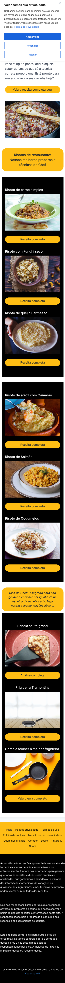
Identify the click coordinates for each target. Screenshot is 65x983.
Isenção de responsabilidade (45, 835)
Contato (33, 840)
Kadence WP (32, 973)
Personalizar (32, 45)
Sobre (44, 840)
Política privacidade (26, 829)
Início (9, 829)
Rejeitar (32, 54)
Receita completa (32, 239)
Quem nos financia (14, 840)
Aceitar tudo (32, 36)
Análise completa (32, 675)
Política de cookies (14, 835)
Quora (32, 846)
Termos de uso (50, 829)
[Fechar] (62, 3)
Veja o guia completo (32, 798)
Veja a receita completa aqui (32, 89)
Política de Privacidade (26, 26)
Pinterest (56, 840)
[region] (32, 30)
